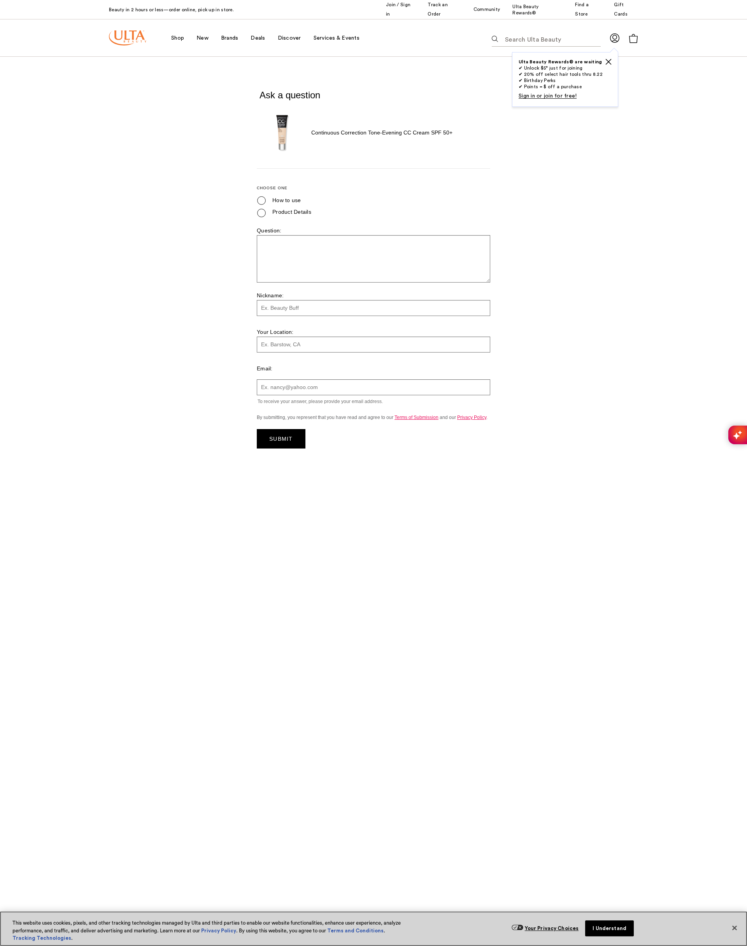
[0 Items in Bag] (633, 38)
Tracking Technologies (41, 938)
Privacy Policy (218, 930)
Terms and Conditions (355, 930)
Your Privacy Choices (552, 928)
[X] (608, 62)
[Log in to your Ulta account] (614, 38)
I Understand (609, 928)
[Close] (734, 927)
